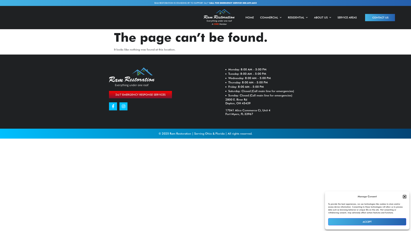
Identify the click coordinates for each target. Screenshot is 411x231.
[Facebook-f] (113, 106)
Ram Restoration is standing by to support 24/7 (205, 3)
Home (249, 17)
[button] (404, 196)
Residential (296, 17)
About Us (321, 17)
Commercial (269, 17)
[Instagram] (123, 106)
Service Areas (347, 17)
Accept (367, 221)
